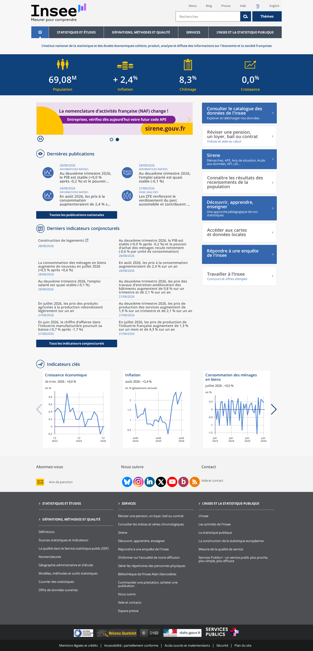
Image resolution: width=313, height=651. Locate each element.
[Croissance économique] (76, 447)
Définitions (47, 532)
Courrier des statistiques (56, 581)
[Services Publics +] (222, 636)
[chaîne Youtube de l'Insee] (172, 482)
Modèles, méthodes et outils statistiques (68, 573)
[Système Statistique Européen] (84, 636)
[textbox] (208, 16)
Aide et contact (212, 480)
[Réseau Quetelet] (117, 636)
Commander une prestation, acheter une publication (148, 584)
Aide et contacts (129, 602)
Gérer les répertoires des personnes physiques (151, 566)
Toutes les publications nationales (76, 215)
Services (193, 32)
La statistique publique (215, 532)
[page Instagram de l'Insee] (138, 482)
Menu (193, 6)
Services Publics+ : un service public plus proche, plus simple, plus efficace (233, 559)
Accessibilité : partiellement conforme (131, 645)
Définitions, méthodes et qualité (141, 32)
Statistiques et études (76, 32)
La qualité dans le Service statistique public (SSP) (74, 548)
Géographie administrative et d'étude (66, 565)
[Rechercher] (245, 16)
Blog (209, 6)
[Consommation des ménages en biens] (236, 447)
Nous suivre (126, 594)
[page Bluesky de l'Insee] (126, 482)
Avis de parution (61, 482)
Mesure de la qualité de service (221, 549)
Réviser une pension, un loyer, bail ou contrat (151, 516)
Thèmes (267, 16)
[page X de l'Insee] (161, 482)
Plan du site (243, 645)
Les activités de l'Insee (215, 524)
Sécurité (222, 645)
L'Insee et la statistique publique (245, 32)
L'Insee (203, 516)
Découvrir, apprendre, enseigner (141, 541)
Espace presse (128, 610)
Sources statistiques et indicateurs (63, 540)
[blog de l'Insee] (183, 482)
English (274, 6)
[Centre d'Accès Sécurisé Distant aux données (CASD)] (150, 636)
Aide (243, 6)
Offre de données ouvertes (58, 590)
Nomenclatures (50, 556)
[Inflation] (156, 447)
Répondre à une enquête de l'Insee (143, 549)
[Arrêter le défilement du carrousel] (40, 139)
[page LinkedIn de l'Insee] (150, 482)
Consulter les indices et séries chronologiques (151, 524)
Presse (226, 6)
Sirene (122, 532)
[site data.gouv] (182, 636)
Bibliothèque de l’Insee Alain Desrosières (147, 574)
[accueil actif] (40, 32)
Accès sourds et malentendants (187, 645)
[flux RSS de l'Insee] (195, 482)
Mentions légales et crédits (78, 645)
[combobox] (229, 16)
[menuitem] (40, 32)
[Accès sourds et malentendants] (257, 8)
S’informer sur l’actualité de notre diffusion (149, 557)
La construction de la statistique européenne (231, 541)
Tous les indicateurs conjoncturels (76, 343)
